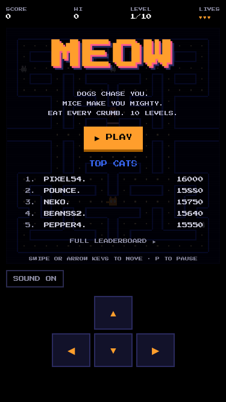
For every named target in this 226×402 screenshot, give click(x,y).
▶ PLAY (113, 137)
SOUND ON (35, 278)
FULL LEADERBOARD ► (113, 241)
